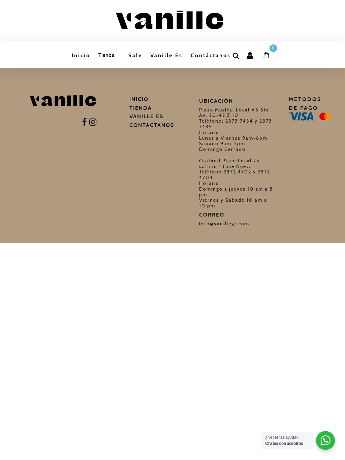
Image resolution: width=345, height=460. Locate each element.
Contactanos (151, 125)
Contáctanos (211, 55)
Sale (135, 55)
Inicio (81, 55)
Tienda (106, 55)
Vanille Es (166, 55)
